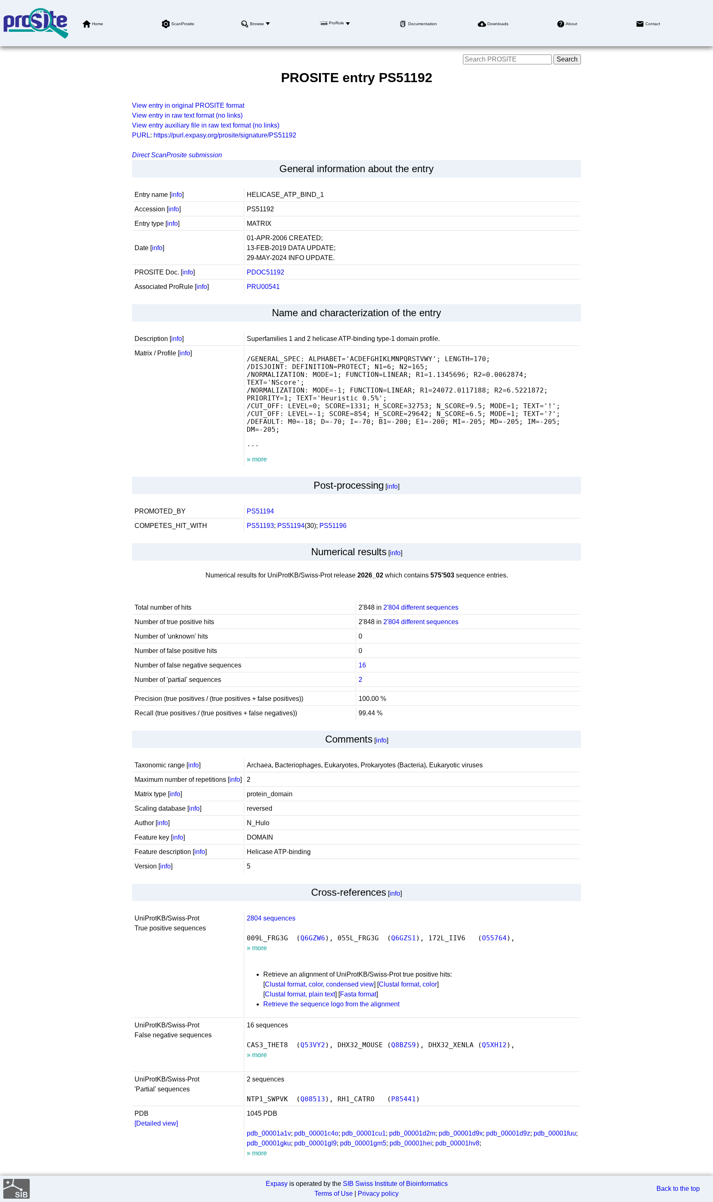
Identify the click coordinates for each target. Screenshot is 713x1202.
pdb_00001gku (269, 1143)
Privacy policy (378, 1193)
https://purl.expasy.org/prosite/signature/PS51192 (224, 135)
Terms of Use (333, 1193)
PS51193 (260, 525)
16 (362, 665)
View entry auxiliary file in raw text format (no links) (205, 125)
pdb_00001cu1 (364, 1133)
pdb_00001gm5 (363, 1143)
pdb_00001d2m (412, 1133)
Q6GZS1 (403, 938)
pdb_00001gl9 (315, 1143)
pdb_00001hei (411, 1143)
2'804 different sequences (420, 607)
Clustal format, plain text (300, 994)
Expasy (277, 1183)
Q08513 (312, 1099)
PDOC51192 (265, 272)
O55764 (494, 938)
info (176, 194)
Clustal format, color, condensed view (319, 984)
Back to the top (678, 1188)
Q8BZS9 (403, 1045)
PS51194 (260, 511)
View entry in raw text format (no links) (187, 115)
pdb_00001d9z (508, 1133)
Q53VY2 (312, 1045)
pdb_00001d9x (461, 1133)
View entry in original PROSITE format (188, 105)
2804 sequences (271, 918)
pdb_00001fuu (555, 1133)
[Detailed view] (156, 1123)
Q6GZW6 (312, 938)
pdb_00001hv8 (457, 1143)
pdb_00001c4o (316, 1133)
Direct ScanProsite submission (177, 155)
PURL (141, 135)
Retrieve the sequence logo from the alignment (331, 1004)
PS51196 (333, 525)
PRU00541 (263, 286)
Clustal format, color (408, 984)
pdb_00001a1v (269, 1133)
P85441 (403, 1099)
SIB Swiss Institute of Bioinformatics (395, 1183)
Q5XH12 (494, 1045)
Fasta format (358, 994)
